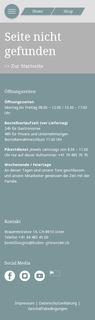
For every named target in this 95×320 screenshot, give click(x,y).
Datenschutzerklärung (58, 303)
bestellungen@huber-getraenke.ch (36, 242)
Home (37, 11)
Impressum (25, 303)
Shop (68, 11)
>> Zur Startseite (23, 66)
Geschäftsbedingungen (47, 308)
